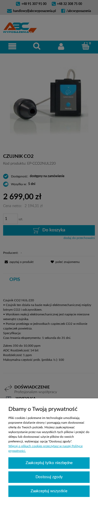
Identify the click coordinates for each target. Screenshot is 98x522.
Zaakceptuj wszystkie (49, 491)
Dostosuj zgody (49, 477)
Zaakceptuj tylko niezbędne (49, 463)
